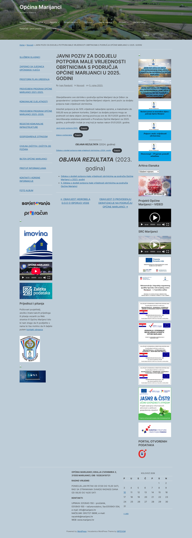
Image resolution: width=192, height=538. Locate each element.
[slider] (152, 224)
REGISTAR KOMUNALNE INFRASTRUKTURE (31, 125)
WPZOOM (121, 531)
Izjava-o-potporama (64, 135)
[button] (155, 218)
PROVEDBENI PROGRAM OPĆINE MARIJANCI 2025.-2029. (36, 113)
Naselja (53, 22)
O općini (39, 22)
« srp (126, 513)
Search (169, 35)
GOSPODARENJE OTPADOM (34, 136)
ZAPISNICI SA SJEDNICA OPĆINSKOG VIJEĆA (32, 68)
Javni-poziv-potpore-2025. (67, 128)
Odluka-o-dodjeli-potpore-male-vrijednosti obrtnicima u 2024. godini (83, 150)
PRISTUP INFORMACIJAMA (33, 168)
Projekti (122, 22)
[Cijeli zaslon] (49, 277)
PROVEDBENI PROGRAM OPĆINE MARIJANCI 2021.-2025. (36, 90)
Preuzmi (84, 128)
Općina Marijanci (41, 7)
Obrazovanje (139, 22)
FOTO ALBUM (26, 190)
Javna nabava (105, 22)
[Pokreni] (23, 277)
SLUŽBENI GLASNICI (30, 57)
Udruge (88, 22)
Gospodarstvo (71, 22)
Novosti (30, 45)
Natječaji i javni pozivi (30, 28)
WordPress (81, 531)
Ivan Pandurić (66, 85)
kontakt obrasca (35, 329)
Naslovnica (25, 22)
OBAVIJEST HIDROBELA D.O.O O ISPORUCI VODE (75, 201)
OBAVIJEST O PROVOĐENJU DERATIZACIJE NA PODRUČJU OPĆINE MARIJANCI (115, 203)
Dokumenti (51, 28)
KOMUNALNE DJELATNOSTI (34, 101)
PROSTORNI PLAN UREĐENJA (35, 79)
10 (125, 492)
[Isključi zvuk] (44, 277)
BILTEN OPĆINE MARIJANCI (33, 158)
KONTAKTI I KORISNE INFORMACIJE (30, 179)
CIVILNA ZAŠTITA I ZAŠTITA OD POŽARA (35, 148)
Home (22, 45)
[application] (36, 271)
